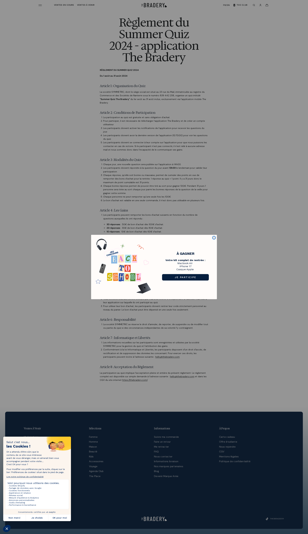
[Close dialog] (214, 237)
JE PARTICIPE (185, 277)
